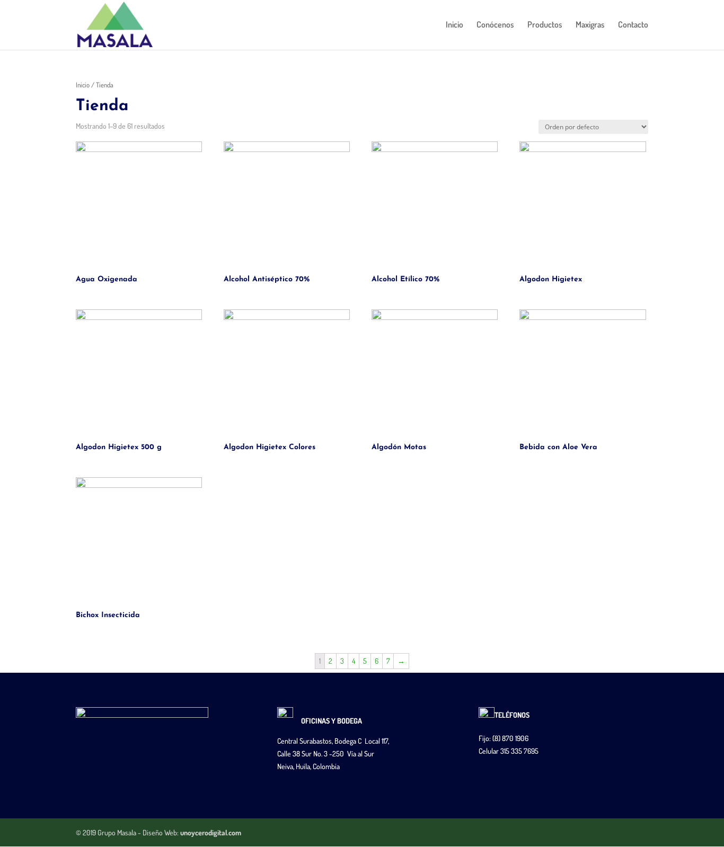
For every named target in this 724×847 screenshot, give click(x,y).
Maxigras (590, 25)
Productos (544, 25)
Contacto (633, 25)
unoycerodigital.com (210, 832)
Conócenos (495, 25)
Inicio (454, 25)
